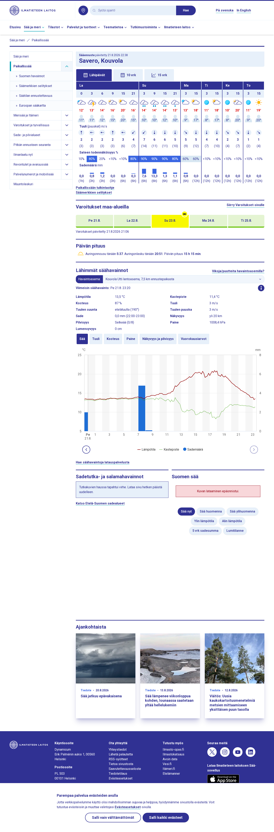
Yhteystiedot (118, 749)
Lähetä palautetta (121, 754)
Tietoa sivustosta (121, 764)
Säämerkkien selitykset (94, 192)
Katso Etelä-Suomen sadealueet (100, 503)
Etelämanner (171, 773)
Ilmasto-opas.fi (173, 749)
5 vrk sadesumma (205, 531)
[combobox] (135, 10)
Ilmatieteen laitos (177, 27)
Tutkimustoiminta (143, 27)
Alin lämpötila (232, 521)
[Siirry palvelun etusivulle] (41, 10)
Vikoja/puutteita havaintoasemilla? (238, 271)
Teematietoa (113, 27)
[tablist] (170, 74)
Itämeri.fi (169, 769)
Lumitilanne (235, 531)
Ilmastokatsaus (173, 754)
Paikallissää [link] (40, 40)
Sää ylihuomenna (242, 511)
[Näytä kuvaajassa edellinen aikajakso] (86, 450)
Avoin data (170, 759)
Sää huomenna (211, 511)
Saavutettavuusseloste (125, 769)
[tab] (94, 75)
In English (244, 10)
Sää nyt (186, 511)
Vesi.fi (167, 764)
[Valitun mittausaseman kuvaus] (261, 288)
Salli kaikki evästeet (166, 817)
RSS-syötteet (118, 759)
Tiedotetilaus (118, 773)
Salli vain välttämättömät (113, 817)
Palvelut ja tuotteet (81, 27)
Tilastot (54, 27)
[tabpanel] (170, 132)
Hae (186, 10)
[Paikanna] (83, 10)
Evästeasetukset (120, 778)
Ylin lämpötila (204, 521)
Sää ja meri (32, 27)
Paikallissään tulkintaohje (95, 188)
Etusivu (15, 27)
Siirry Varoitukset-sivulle (245, 205)
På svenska (224, 10)
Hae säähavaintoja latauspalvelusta (102, 462)
